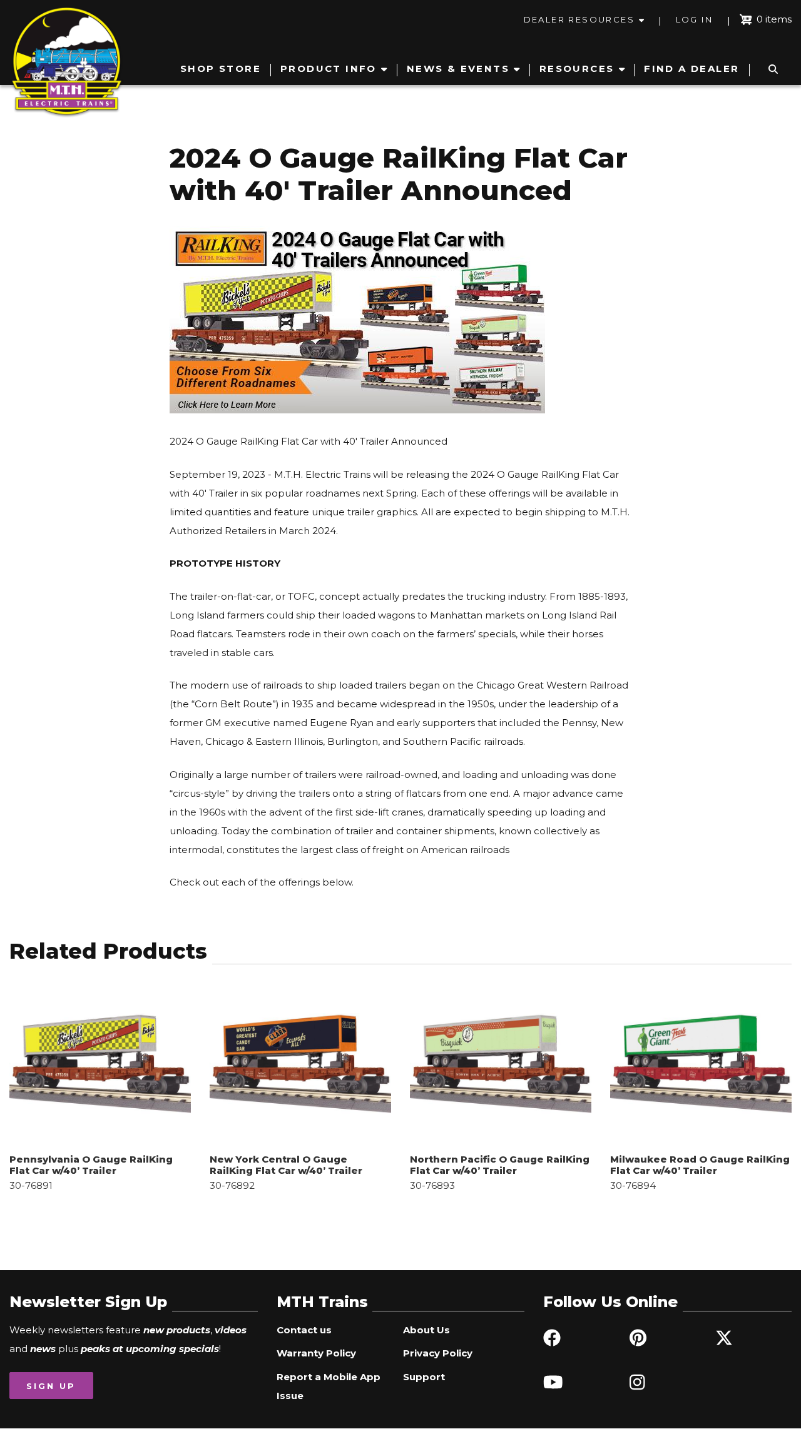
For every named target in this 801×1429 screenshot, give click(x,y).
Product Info (328, 68)
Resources (577, 68)
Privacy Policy (437, 1353)
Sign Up (51, 1386)
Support (424, 1377)
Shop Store (220, 68)
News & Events (458, 68)
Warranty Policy (316, 1353)
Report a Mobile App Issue (328, 1386)
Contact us (304, 1330)
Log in (694, 19)
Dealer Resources (579, 19)
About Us (426, 1330)
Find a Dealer (691, 68)
